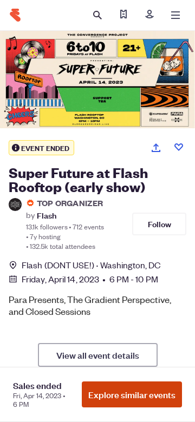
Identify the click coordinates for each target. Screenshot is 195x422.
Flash (46, 215)
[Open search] (97, 15)
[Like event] (178, 147)
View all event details (97, 355)
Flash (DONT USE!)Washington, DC (91, 265)
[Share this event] (156, 148)
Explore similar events (132, 394)
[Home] (15, 15)
